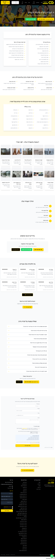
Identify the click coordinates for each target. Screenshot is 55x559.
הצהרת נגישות (3, 554)
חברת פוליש (25, 547)
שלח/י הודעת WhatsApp (50, 558)
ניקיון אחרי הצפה (24, 538)
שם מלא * (38, 403)
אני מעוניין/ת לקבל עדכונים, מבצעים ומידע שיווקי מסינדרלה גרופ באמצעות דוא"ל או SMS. (28, 432)
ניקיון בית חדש (24, 530)
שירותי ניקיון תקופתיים (23, 504)
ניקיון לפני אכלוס (24, 519)
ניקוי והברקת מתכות (23, 497)
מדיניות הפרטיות (24, 428)
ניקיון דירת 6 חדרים (23, 526)
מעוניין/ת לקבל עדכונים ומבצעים (8, 508)
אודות (26, 2)
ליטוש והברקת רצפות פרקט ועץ (21, 517)
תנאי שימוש (8, 554)
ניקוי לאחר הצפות (24, 501)
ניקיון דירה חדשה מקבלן (23, 533)
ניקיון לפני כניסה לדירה (23, 535)
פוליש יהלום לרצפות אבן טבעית (21, 511)
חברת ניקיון (25, 545)
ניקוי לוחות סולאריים (23, 494)
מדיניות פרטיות (12, 554)
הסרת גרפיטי (24, 499)
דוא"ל (39, 413)
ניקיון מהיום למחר (24, 542)
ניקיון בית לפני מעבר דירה (22, 531)
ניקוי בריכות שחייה (23, 492)
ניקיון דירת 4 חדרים (23, 523)
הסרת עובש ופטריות (23, 502)
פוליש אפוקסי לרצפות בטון (22, 513)
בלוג (29, 2)
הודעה (39, 417)
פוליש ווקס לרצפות (23, 508)
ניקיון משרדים (24, 484)
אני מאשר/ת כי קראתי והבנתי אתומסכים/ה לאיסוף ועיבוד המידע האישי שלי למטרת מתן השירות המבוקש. (27, 429)
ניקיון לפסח (25, 490)
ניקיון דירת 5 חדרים (23, 524)
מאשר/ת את (8, 506)
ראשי (42, 2)
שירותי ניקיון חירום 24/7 (22, 506)
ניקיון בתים (25, 482)
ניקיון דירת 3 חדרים (23, 521)
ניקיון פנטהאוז (24, 528)
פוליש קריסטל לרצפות (23, 509)
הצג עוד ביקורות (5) (28, 294)
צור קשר (22, 2)
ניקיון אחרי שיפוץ (24, 485)
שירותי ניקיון (25, 548)
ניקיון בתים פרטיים (23, 543)
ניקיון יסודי (25, 489)
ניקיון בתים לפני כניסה (23, 550)
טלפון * (38, 408)
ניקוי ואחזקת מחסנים (23, 496)
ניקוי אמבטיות (24, 536)
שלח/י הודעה (7, 510)
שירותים (37, 2)
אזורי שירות (34, 2)
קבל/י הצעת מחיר (20, 19)
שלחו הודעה (19, 381)
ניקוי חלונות (25, 487)
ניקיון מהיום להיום (24, 540)
